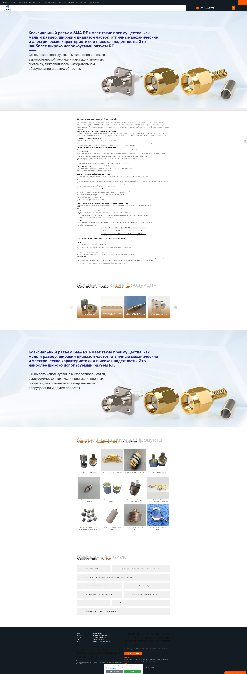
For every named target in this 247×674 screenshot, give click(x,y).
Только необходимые (114, 671)
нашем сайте (81, 263)
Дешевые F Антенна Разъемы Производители (100, 611)
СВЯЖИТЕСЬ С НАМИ (133, 653)
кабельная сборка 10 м (92, 569)
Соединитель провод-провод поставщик (98, 594)
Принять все (132, 671)
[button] (175, 307)
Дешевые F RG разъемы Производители (144, 586)
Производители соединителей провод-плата (135, 603)
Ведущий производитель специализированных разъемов (139, 569)
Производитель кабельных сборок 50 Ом (146, 594)
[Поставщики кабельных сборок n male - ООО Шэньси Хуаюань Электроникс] (27, 8)
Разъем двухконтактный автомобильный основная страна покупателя (108, 577)
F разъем (88, 603)
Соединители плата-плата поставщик (97, 586)
